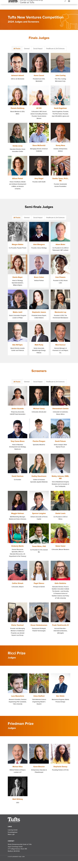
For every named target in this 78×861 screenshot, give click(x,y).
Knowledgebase (12, 832)
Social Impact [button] (37, 48)
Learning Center (13, 830)
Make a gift (11, 834)
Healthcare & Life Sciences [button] (55, 48)
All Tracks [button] (17, 49)
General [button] (26, 48)
